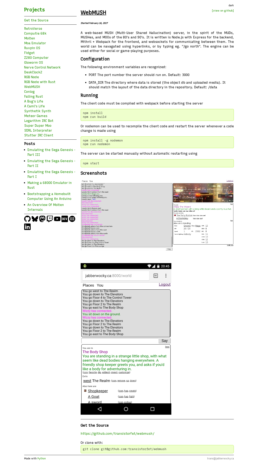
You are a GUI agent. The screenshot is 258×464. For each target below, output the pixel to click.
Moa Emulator (35, 43)
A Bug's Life (33, 101)
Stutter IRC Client (38, 135)
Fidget (29, 53)
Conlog (29, 92)
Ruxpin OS (32, 48)
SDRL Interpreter (38, 130)
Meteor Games (35, 116)
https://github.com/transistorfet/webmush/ (118, 434)
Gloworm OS (33, 62)
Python (41, 458)
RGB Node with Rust (39, 82)
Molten (29, 38)
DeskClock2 (33, 72)
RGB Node (31, 77)
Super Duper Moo (37, 126)
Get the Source (36, 20)
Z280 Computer (36, 58)
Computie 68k (35, 33)
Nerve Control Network (42, 67)
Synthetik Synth (37, 111)
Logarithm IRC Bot (38, 121)
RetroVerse (33, 29)
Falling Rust (33, 96)
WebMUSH (32, 87)
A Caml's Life (34, 106)
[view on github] (223, 10)
